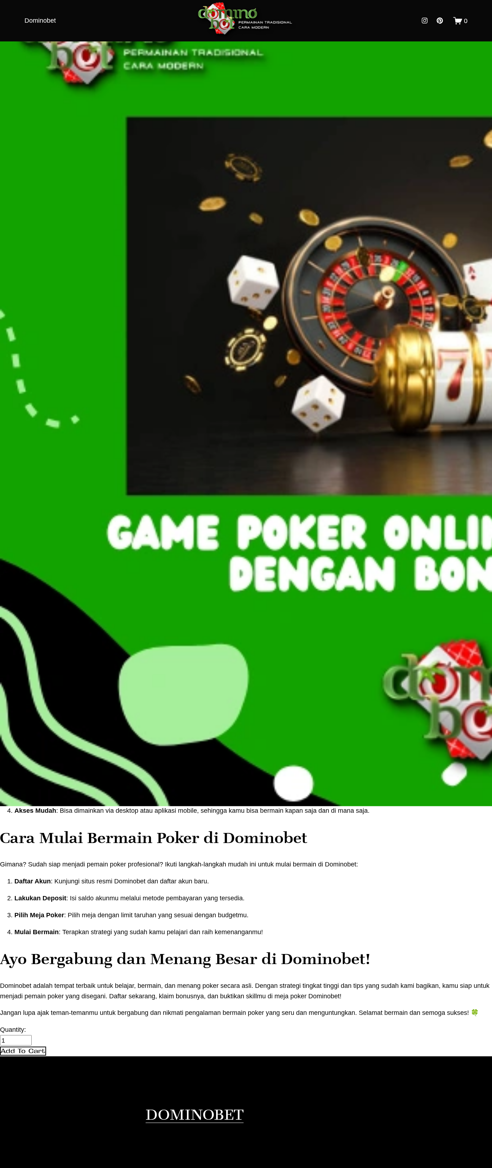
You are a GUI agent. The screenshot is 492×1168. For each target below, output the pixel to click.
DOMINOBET (194, 1114)
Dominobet (40, 20)
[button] (23, 1051)
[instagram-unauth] (424, 20)
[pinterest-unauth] (439, 20)
